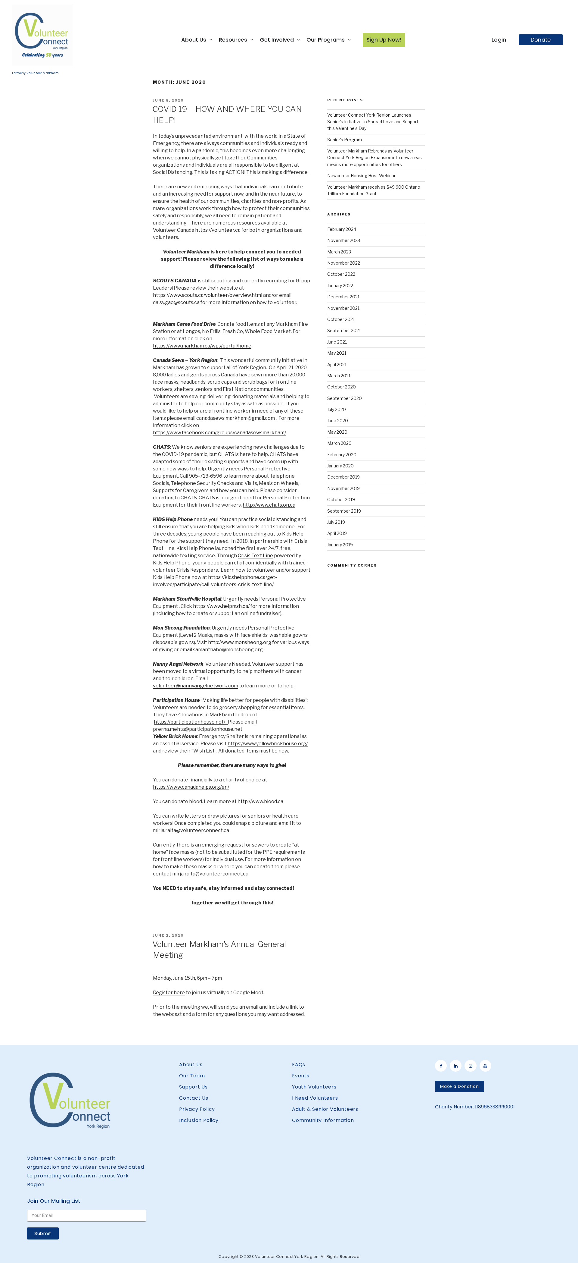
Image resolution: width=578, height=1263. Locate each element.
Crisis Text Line (255, 555)
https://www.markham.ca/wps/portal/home (202, 346)
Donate (541, 39)
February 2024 (341, 229)
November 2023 (343, 240)
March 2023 (339, 251)
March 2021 (338, 375)
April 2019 (337, 533)
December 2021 (343, 296)
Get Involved (277, 39)
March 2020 (339, 443)
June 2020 (337, 420)
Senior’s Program (344, 139)
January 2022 (340, 285)
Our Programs (325, 39)
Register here (169, 992)
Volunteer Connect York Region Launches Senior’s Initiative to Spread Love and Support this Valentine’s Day (372, 121)
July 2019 (336, 522)
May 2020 (337, 432)
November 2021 (343, 308)
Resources (233, 39)
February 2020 (341, 454)
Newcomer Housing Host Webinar (361, 175)
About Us (193, 39)
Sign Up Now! (384, 39)
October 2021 (341, 319)
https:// (203, 230)
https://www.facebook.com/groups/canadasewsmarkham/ (219, 432)
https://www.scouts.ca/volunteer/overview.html (207, 295)
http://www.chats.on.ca (269, 505)
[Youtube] (485, 1066)
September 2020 (344, 398)
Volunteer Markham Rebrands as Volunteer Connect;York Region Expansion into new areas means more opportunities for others (374, 157)
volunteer (223, 230)
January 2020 (340, 465)
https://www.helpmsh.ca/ (221, 606)
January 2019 (340, 544)
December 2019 (343, 476)
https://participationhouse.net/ (191, 722)
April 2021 (336, 364)
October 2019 (341, 499)
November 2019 (343, 488)
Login (499, 39)
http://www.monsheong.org (240, 642)
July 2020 (336, 409)
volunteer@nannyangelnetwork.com (195, 686)
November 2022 (343, 262)
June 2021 (337, 341)
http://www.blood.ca (260, 801)
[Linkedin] (455, 1066)
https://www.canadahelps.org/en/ (191, 787)
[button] (459, 1086)
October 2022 (341, 274)
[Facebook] (441, 1066)
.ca (237, 230)
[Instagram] (470, 1066)
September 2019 (344, 511)
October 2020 (341, 386)
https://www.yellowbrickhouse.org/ (268, 743)
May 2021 (336, 353)
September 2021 (344, 330)
